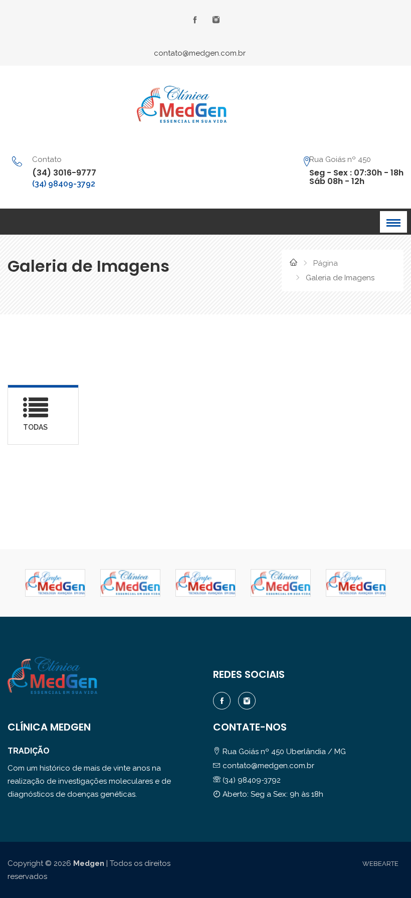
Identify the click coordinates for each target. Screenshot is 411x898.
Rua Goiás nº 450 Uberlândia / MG (283, 751)
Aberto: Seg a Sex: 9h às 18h (272, 794)
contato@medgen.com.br (200, 53)
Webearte (380, 863)
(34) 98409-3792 (63, 184)
